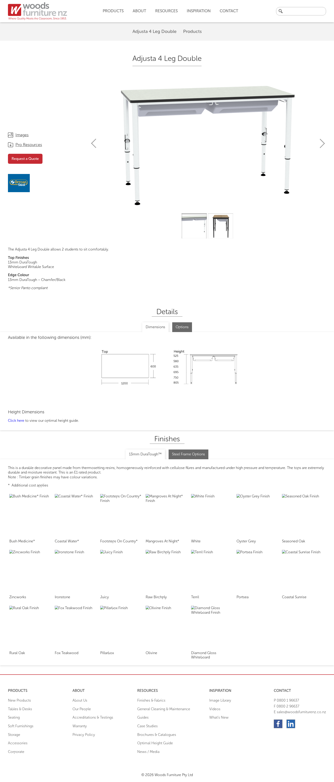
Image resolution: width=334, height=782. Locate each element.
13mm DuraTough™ (145, 454)
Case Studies (147, 726)
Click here (16, 420)
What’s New (219, 717)
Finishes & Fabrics (151, 700)
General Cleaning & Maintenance (163, 709)
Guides (143, 717)
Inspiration (199, 10)
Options (182, 327)
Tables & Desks (20, 709)
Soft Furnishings (20, 726)
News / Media (148, 752)
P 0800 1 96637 (286, 700)
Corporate (16, 752)
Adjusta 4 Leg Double (154, 31)
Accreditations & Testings (92, 717)
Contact (229, 10)
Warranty (79, 726)
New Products (19, 700)
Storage (14, 734)
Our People (81, 709)
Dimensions (155, 327)
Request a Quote (25, 158)
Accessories (17, 743)
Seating (14, 717)
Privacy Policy (83, 734)
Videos (214, 709)
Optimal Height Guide (155, 743)
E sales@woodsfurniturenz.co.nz (300, 712)
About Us (79, 700)
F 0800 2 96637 (286, 706)
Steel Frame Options (188, 454)
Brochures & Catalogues (156, 734)
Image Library (220, 700)
